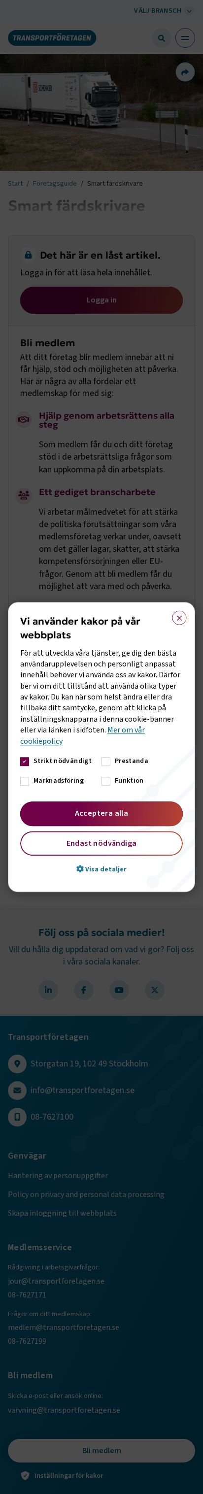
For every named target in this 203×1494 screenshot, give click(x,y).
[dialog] (101, 747)
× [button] (176, 615)
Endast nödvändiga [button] (102, 843)
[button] (101, 869)
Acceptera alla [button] (102, 813)
